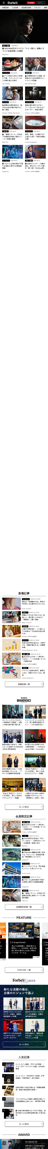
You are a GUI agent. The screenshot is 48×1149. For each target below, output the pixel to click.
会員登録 (31, 3)
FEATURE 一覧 (24, 969)
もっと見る (24, 806)
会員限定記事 (26, 7)
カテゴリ (37, 7)
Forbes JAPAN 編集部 (32, 113)
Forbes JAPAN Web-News (11, 113)
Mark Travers (26, 622)
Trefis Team (26, 873)
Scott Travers (26, 608)
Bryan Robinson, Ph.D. (30, 650)
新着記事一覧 (24, 684)
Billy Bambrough (30, 83)
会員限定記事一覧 (24, 906)
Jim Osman (6, 83)
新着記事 (5, 7)
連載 (45, 7)
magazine (5, 54)
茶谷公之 (25, 846)
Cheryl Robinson (27, 678)
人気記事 (15, 7)
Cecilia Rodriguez (31, 142)
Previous (7, 944)
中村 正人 (5, 142)
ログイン (41, 3)
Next (40, 944)
